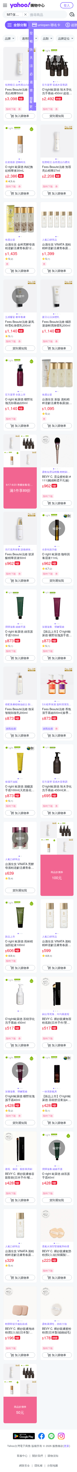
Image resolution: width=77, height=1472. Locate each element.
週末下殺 (31, 83)
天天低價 (31, 58)
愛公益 (31, 99)
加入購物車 (22, 116)
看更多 (31, 106)
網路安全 (24, 1465)
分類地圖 (52, 1465)
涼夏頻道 (31, 66)
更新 (66, 1446)
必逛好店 (31, 74)
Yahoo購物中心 (27, 5)
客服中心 (22, 1456)
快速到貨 (31, 50)
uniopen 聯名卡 (49, 24)
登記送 (31, 34)
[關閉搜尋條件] (25, 14)
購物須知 (53, 1456)
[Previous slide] (6, 64)
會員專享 (31, 91)
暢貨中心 (31, 42)
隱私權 (38, 1465)
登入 (67, 5)
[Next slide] (34, 64)
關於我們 (37, 1456)
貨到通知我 (56, 116)
